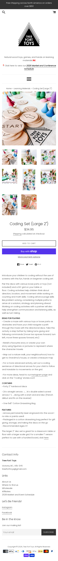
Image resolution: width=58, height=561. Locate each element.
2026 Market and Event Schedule (18, 494)
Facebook (7, 512)
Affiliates (6, 491)
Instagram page (39, 374)
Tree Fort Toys (28, 547)
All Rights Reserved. (42, 547)
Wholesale (7, 488)
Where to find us (10, 485)
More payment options (29, 257)
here (46, 437)
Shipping (17, 233)
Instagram (7, 507)
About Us (6, 481)
